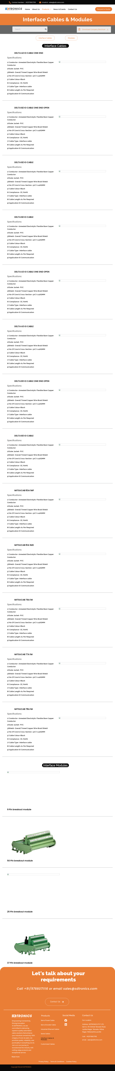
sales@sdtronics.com (80, 989)
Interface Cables (45, 38)
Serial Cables (45, 1034)
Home (27, 9)
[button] (46, 9)
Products (45, 9)
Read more (15, 1057)
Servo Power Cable (47, 1020)
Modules (71, 38)
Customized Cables (48, 1044)
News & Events (59, 9)
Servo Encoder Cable (48, 1025)
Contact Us (72, 9)
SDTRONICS (27, 1067)
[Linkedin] (66, 1024)
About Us (36, 9)
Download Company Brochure (93, 29)
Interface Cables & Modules (47, 1039)
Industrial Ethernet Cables (50, 1029)
